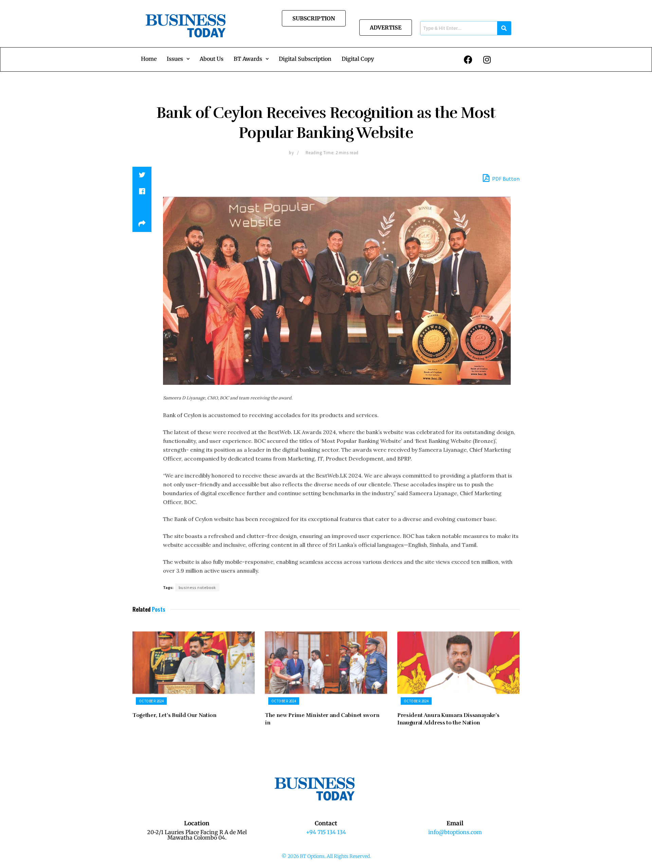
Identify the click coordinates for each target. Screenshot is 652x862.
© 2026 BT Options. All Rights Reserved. (326, 856)
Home (149, 58)
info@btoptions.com (455, 832)
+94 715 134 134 (326, 832)
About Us (211, 58)
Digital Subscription (305, 58)
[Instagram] (486, 59)
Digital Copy (358, 58)
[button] (178, 59)
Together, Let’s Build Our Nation (175, 715)
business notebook (197, 587)
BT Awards (248, 58)
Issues (175, 58)
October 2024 (151, 701)
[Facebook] (468, 59)
